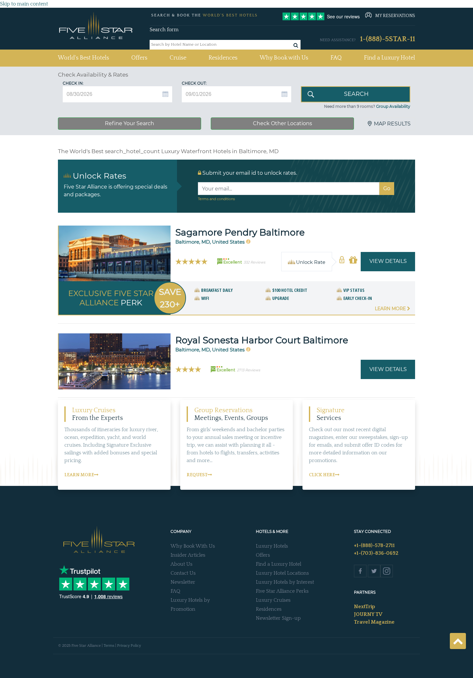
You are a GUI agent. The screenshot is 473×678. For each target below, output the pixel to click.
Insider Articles (188, 555)
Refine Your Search (129, 123)
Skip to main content (24, 4)
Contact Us (183, 573)
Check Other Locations (282, 123)
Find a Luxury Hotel (389, 58)
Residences (223, 58)
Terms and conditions (216, 199)
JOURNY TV (368, 614)
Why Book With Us (193, 546)
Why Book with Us (284, 58)
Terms (109, 646)
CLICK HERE (322, 475)
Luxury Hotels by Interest (285, 582)
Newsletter (183, 582)
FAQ (336, 58)
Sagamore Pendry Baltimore (240, 232)
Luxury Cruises (273, 600)
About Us (181, 564)
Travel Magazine (374, 622)
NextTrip (364, 606)
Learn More (391, 308)
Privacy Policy (129, 646)
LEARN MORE (79, 475)
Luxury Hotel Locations (282, 573)
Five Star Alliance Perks (282, 591)
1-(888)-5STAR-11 (387, 39)
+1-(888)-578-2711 (374, 545)
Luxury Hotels (272, 546)
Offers (139, 58)
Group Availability (393, 106)
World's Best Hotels (83, 57)
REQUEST (197, 475)
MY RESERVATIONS (395, 15)
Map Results (392, 124)
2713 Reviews (248, 370)
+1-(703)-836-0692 (376, 553)
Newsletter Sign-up (278, 618)
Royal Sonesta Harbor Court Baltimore (261, 340)
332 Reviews (254, 262)
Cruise (178, 58)
